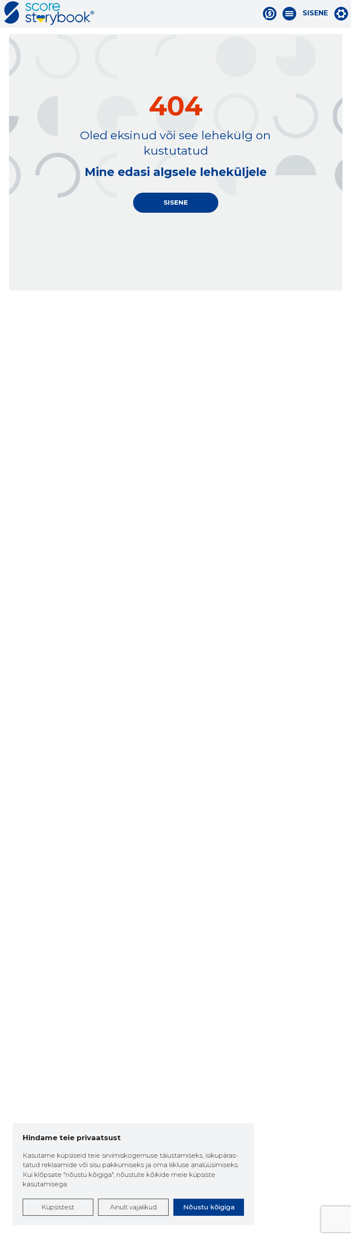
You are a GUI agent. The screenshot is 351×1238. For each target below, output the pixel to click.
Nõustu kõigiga (209, 1207)
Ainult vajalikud (133, 1207)
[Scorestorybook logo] (49, 13)
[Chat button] (270, 14)
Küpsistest (58, 1207)
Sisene (315, 13)
